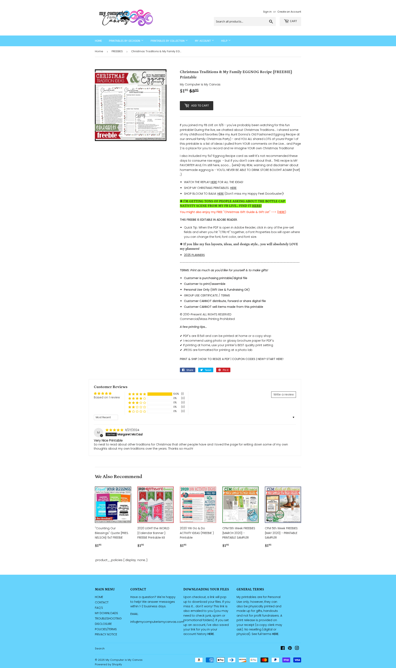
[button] (137, 394)
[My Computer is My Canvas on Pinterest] (290, 649)
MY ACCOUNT (203, 41)
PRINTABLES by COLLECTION (168, 41)
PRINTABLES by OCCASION (125, 41)
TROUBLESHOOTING (108, 618)
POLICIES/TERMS (106, 629)
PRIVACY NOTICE (106, 634)
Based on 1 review (107, 397)
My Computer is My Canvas (124, 660)
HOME (99, 597)
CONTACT (101, 602)
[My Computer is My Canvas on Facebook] (282, 649)
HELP (224, 41)
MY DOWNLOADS (106, 613)
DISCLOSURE (103, 624)
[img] (115, 430)
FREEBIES (117, 51)
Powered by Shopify (108, 664)
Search (100, 648)
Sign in (267, 11)
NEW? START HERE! (270, 359)
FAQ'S (99, 608)
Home (98, 41)
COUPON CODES (243, 359)
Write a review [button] (283, 394)
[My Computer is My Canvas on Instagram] (297, 649)
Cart (293, 21)
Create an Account (289, 11)
